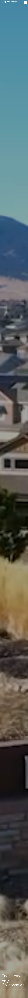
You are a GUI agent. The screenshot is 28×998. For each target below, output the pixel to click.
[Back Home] (9, 2)
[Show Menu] (25, 2)
